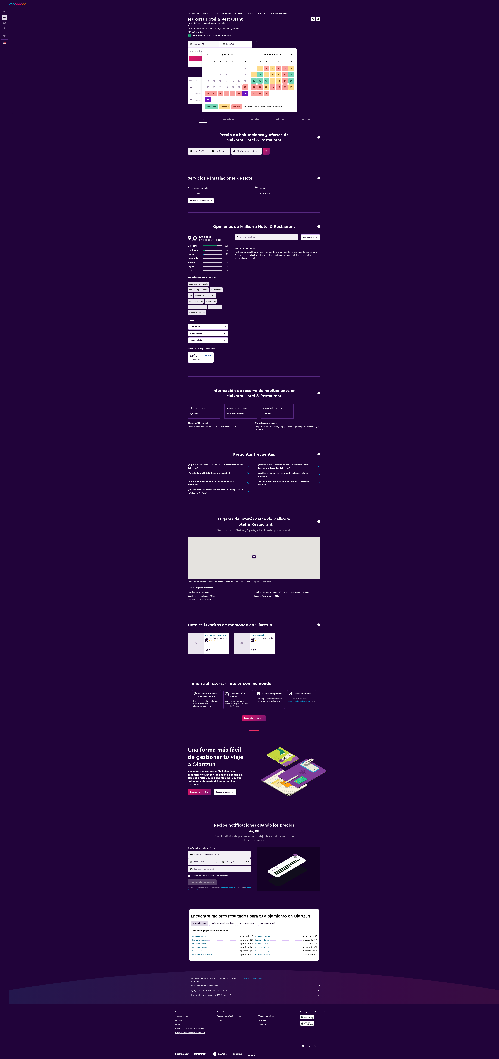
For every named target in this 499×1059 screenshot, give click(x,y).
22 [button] (239, 87)
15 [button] (239, 81)
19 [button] (220, 87)
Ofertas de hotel (193, 13)
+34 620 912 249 (195, 32)
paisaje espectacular (197, 307)
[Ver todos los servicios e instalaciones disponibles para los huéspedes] (318, 178)
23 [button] (245, 87)
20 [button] (226, 87)
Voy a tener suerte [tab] (247, 923)
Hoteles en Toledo (262, 955)
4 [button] (214, 75)
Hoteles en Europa (209, 13)
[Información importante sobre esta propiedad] (318, 393)
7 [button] (232, 75)
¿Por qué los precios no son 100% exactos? (210, 995)
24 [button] (208, 93)
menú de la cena (196, 301)
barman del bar (215, 307)
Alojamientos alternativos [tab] (223, 923)
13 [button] (227, 81)
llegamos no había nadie (205, 295)
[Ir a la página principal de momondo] (17, 4)
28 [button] (233, 93)
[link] (254, 718)
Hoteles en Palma (198, 944)
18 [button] (214, 87)
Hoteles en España (225, 13)
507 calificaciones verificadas (217, 35)
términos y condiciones (229, 887)
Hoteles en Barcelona (263, 936)
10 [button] (208, 81)
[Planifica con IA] (4, 28)
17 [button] (208, 87)
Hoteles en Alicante (263, 947)
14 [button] (233, 81)
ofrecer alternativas (197, 313)
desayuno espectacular (198, 284)
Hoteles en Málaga (199, 947)
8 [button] (239, 75)
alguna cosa (211, 301)
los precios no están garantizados (250, 978)
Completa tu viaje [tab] (268, 923)
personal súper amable (198, 290)
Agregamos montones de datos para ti (208, 990)
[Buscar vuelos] (4, 12)
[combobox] (222, 854)
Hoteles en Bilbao (198, 951)
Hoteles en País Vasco (243, 13)
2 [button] (245, 68)
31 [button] (208, 100)
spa (190, 295)
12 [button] (220, 81)
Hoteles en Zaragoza (263, 951)
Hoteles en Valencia (199, 940)
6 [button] (226, 75)
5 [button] (220, 75)
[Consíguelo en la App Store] (307, 1023)
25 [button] (214, 93)
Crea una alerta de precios (299, 701)
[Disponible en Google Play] (307, 1017)
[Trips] (4, 35)
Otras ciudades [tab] (199, 923)
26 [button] (220, 93)
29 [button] (239, 93)
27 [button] (226, 93)
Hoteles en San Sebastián (201, 955)
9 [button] (245, 75)
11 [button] (214, 81)
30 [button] (245, 93)
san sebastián (216, 290)
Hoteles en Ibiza (261, 944)
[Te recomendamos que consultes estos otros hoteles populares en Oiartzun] (318, 625)
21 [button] (233, 87)
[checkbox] (201, 357)
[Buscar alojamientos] (4, 17)
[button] (4, 4)
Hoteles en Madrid (199, 936)
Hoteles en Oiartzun (261, 13)
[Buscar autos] (4, 22)
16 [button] (245, 81)
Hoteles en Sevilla (262, 940)
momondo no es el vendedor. (204, 986)
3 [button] (207, 75)
